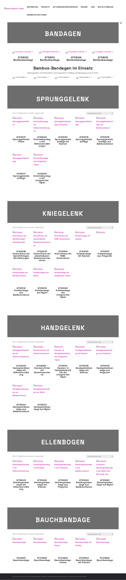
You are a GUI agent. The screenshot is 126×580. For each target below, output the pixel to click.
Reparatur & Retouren (37, 15)
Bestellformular (105, 7)
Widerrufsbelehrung (50, 577)
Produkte (45, 7)
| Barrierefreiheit (79, 577)
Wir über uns (32, 7)
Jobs (93, 7)
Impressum (63, 577)
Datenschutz (36, 577)
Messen (84, 7)
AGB (71, 577)
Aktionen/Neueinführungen (65, 7)
